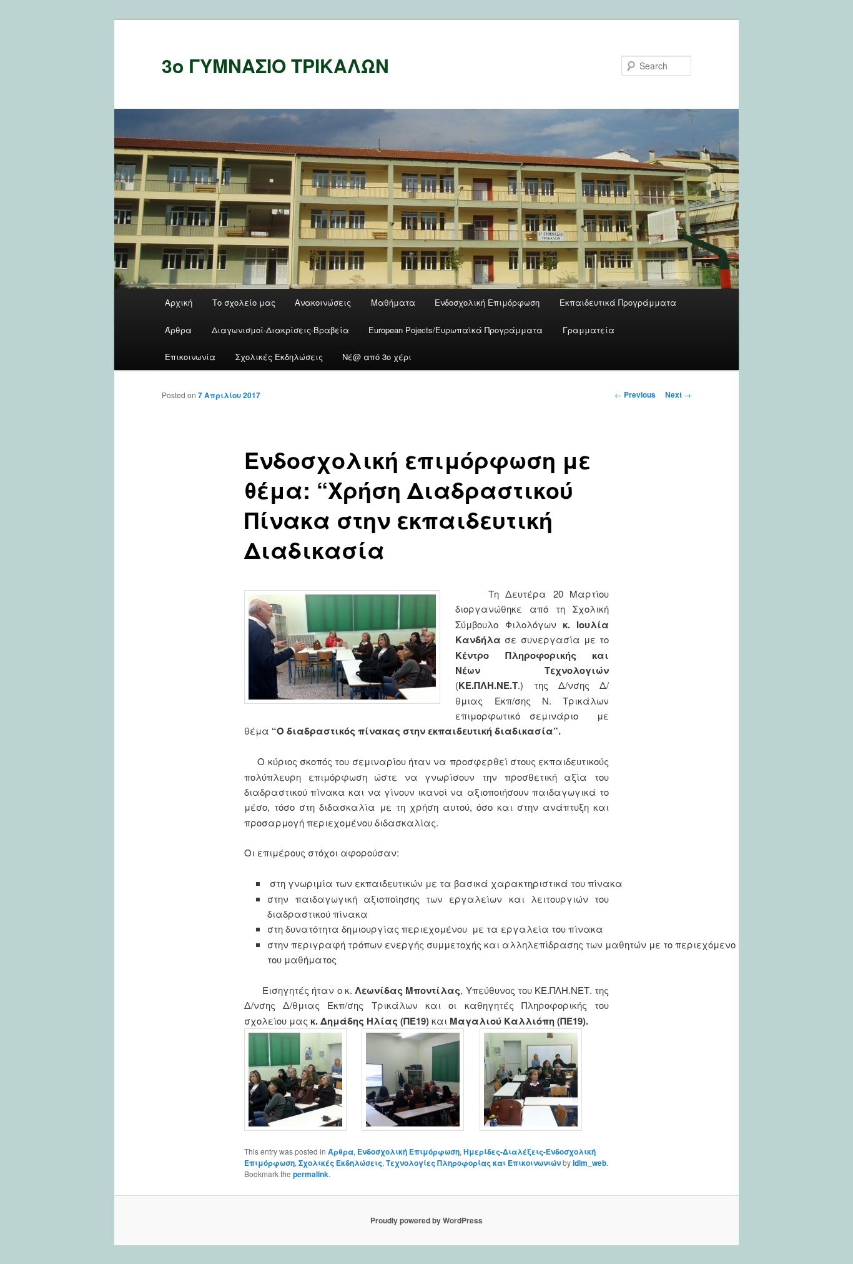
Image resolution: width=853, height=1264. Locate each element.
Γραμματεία (588, 330)
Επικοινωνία (190, 357)
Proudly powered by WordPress (426, 1220)
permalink (310, 1174)
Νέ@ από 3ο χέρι (377, 357)
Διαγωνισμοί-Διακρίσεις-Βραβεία (280, 330)
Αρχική (178, 302)
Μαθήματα (393, 302)
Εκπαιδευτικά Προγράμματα (618, 302)
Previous (635, 394)
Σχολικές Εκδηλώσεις (279, 357)
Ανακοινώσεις (323, 302)
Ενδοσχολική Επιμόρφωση (487, 302)
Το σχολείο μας (243, 302)
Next (678, 394)
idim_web (589, 1162)
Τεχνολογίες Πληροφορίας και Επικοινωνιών (473, 1162)
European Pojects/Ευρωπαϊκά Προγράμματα (455, 330)
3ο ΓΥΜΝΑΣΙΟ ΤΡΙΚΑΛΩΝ (275, 65)
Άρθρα (178, 330)
